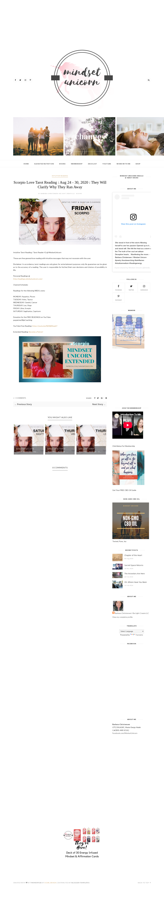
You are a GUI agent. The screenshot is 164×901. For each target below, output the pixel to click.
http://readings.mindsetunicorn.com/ (28, 279)
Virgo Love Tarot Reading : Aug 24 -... (58, 450)
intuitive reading (60, 176)
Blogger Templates (80, 883)
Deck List (92, 164)
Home (26, 164)
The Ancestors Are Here (134, 573)
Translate (139, 635)
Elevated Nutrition (44, 164)
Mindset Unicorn (135, 268)
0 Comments (21, 398)
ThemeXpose (36, 883)
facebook (118, 290)
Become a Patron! (36, 332)
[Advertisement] (82, 22)
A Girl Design (50, 883)
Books (62, 164)
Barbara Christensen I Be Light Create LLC (132, 613)
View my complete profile (122, 617)
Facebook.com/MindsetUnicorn (124, 733)
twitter (131, 290)
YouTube (106, 164)
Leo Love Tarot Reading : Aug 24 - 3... (90, 450)
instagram (144, 290)
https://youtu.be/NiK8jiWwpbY (44, 326)
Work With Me (123, 164)
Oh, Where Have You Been (135, 582)
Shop (138, 164)
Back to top (143, 883)
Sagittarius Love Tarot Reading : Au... (27, 450)
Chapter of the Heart (133, 555)
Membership (77, 164)
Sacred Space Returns (133, 565)
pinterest (118, 300)
